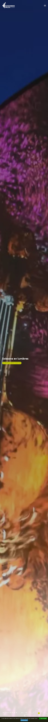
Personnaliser (24, 720)
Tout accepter (43, 718)
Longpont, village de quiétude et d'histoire (15, 363)
